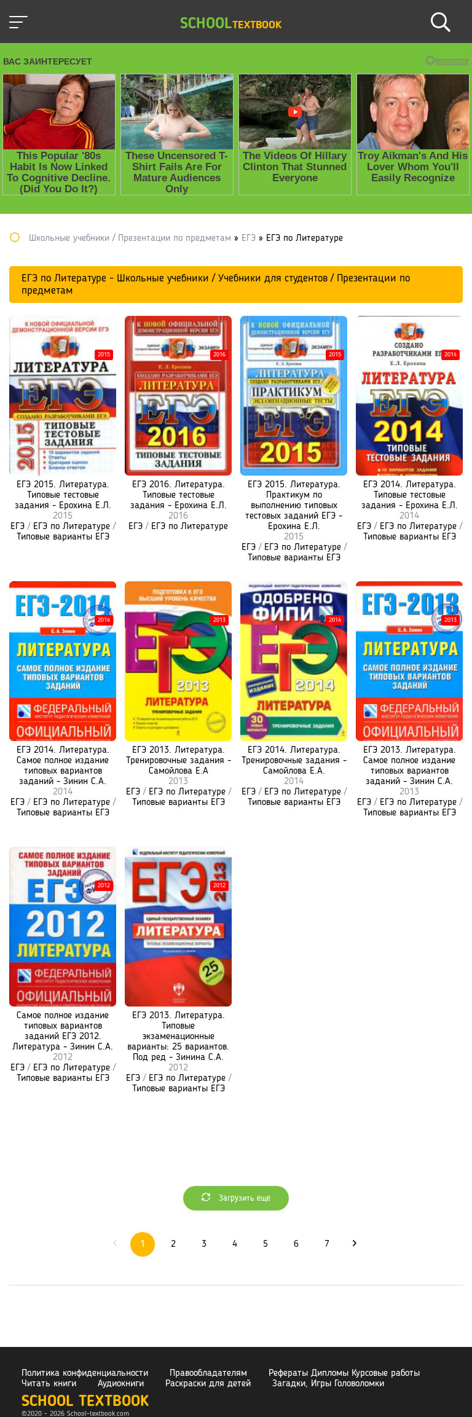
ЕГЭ (17, 527)
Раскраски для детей (208, 1384)
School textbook (85, 1402)
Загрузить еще (243, 1198)
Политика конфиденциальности (85, 1373)
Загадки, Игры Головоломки (328, 1384)
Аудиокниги (121, 1384)
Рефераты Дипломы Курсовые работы (344, 1373)
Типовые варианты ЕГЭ (63, 537)
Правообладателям (208, 1373)
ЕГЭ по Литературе (71, 527)
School (230, 24)
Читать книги (49, 1384)
